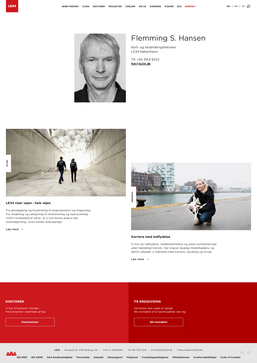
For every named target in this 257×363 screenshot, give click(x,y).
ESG (179, 6)
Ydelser (130, 6)
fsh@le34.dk (141, 64)
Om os (142, 6)
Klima (86, 6)
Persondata (83, 357)
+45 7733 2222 (138, 350)
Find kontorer (30, 322)
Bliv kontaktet (158, 322)
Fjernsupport (115, 357)
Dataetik (98, 357)
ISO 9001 (22, 357)
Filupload (132, 357)
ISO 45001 (37, 357)
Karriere (155, 6)
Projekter (115, 6)
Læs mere (12, 229)
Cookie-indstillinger (204, 357)
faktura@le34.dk (194, 350)
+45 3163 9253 (148, 59)
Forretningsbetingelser (155, 357)
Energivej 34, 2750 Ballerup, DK (81, 350)
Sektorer (99, 6)
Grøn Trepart (70, 6)
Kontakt (190, 6)
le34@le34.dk (165, 350)
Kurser (169, 6)
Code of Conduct (230, 357)
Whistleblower (180, 357)
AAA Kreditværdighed (59, 357)
